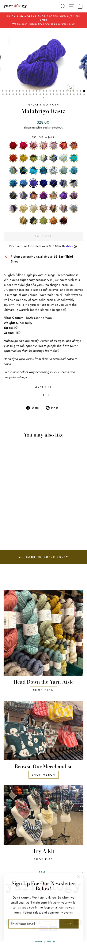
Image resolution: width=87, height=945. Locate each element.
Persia (13, 183)
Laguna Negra (23, 221)
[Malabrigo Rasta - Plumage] (26, 520)
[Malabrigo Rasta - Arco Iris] (16, 516)
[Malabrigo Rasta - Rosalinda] (26, 496)
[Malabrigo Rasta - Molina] (21, 520)
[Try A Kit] (43, 815)
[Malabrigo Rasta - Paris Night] (26, 512)
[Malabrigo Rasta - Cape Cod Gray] (31, 520)
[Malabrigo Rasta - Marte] (28, 524)
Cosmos (53, 170)
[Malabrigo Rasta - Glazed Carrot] (11, 500)
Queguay (33, 196)
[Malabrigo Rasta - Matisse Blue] (6, 512)
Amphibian (43, 158)
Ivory (23, 208)
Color (43, 137)
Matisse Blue (43, 183)
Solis (23, 170)
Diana (74, 145)
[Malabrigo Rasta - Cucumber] (6, 504)
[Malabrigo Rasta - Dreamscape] (31, 516)
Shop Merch (44, 775)
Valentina (33, 145)
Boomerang (13, 170)
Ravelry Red (13, 145)
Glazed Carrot (13, 158)
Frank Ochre (23, 158)
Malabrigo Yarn (43, 104)
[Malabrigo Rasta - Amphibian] (26, 500)
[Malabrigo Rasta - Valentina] (16, 496)
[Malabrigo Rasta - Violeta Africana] (21, 516)
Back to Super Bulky (46, 557)
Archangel (64, 145)
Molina (53, 208)
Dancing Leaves (43, 145)
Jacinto (33, 183)
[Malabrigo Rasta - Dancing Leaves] (21, 496)
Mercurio (74, 183)
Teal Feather (43, 170)
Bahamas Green (74, 158)
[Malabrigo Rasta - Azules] (26, 508)
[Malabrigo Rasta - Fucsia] (11, 496)
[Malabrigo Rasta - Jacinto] (31, 508)
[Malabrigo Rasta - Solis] (21, 504)
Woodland (33, 221)
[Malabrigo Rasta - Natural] (11, 520)
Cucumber (64, 158)
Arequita (33, 158)
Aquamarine (64, 170)
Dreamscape (13, 208)
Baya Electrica (43, 196)
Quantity (43, 386)
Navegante (23, 196)
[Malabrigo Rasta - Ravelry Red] (6, 496)
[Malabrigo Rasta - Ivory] (6, 520)
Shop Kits (43, 859)
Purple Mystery (53, 183)
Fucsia (23, 145)
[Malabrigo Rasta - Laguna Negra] (9, 524)
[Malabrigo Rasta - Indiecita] (31, 500)
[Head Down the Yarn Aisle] (43, 633)
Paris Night (13, 196)
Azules (23, 183)
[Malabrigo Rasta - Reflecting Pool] (16, 508)
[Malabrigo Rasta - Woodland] (13, 524)
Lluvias (64, 183)
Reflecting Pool (74, 170)
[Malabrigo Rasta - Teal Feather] (31, 504)
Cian (33, 170)
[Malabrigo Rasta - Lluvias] (16, 512)
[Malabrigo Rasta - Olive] (18, 524)
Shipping (29, 128)
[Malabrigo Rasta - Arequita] (21, 500)
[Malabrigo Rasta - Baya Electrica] (11, 516)
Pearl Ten (74, 196)
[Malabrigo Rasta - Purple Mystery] (11, 512)
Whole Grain (43, 208)
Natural (33, 208)
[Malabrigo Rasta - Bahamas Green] (11, 504)
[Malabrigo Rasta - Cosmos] (6, 508)
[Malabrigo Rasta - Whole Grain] (16, 520)
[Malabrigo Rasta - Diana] (6, 500)
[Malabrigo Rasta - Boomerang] (16, 504)
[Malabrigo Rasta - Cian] (26, 504)
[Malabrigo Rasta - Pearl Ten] (26, 516)
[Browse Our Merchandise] (43, 731)
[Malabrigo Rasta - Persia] (21, 508)
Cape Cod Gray (74, 208)
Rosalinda (53, 145)
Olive (43, 221)
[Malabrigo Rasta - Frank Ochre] (16, 500)
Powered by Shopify (43, 941)
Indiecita (53, 158)
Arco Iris (53, 196)
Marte (64, 221)
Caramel (53, 221)
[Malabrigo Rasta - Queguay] (6, 516)
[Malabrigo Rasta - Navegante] (31, 512)
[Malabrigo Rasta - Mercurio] (21, 512)
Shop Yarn (43, 690)
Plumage (64, 208)
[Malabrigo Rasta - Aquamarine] (11, 508)
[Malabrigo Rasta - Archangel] (31, 496)
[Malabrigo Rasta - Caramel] (23, 524)
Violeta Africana (64, 196)
